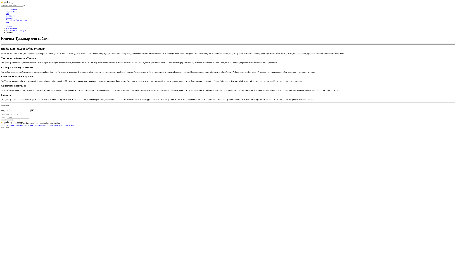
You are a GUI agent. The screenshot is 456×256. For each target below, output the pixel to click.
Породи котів (11, 12)
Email (4, 117)
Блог (8, 22)
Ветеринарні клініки (51, 125)
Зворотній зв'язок (67, 125)
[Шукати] (24, 5)
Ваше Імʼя (5, 115)
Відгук (4, 111)
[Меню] (12, 3)
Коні (7, 14)
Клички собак (21, 20)
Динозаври (10, 16)
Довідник (9, 18)
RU (11, 127)
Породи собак (11, 9)
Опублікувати (7, 120)
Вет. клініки (10, 20)
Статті (3, 125)
